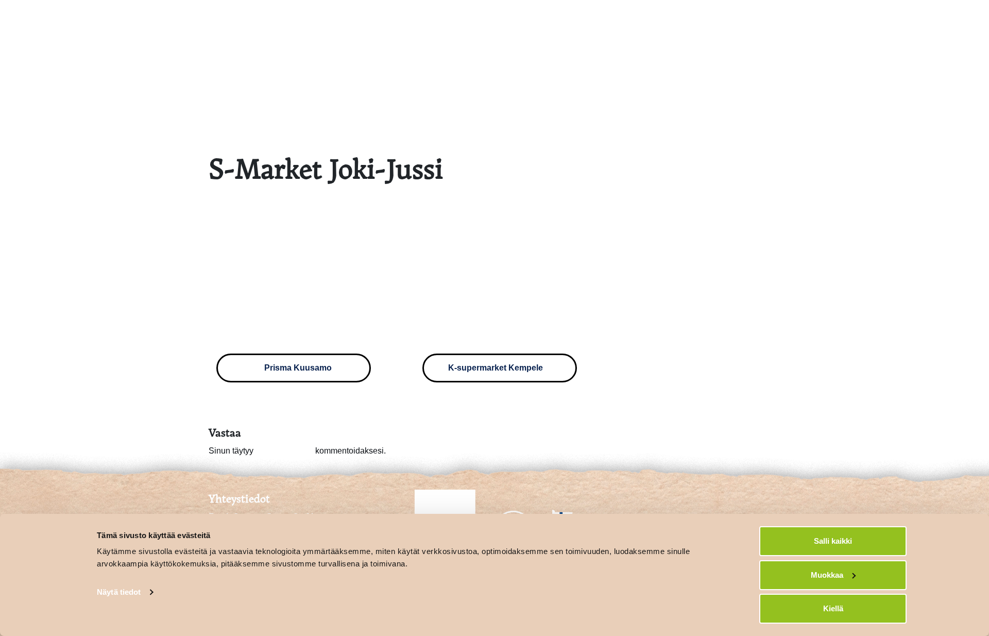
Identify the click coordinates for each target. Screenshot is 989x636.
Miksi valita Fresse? (800, 19)
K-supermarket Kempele (496, 367)
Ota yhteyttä (938, 19)
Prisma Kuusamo (297, 367)
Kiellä (833, 608)
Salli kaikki (833, 541)
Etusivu (724, 19)
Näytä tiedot (119, 592)
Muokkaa (827, 575)
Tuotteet (878, 19)
